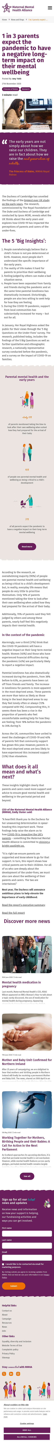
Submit (13, 1286)
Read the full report (13, 912)
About (4, 1315)
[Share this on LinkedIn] (11, 1374)
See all (27, 1176)
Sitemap (6, 1357)
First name (7, 1228)
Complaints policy (10, 1349)
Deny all (27, 1430)
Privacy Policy (8, 1353)
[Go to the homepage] (24, 7)
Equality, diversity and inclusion (16, 1341)
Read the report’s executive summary (23, 905)
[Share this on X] (4, 1374)
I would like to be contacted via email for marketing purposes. (23, 1265)
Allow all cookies (26, 1437)
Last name (7, 1240)
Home (4, 20)
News (4, 1327)
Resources (7, 1323)
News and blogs (17, 20)
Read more (27, 546)
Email (4, 1252)
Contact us (7, 1311)
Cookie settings (27, 1423)
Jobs (4, 1331)
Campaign (6, 1319)
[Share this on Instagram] (18, 1374)
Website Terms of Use (12, 1345)
